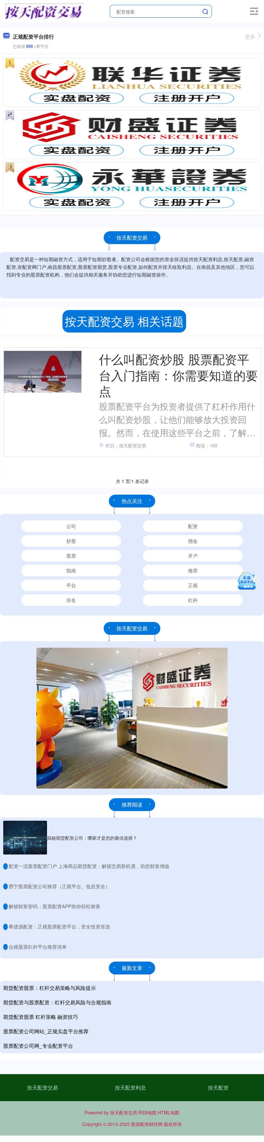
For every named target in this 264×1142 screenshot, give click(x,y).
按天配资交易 (42, 1087)
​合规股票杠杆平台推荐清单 (38, 946)
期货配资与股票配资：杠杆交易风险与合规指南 (57, 1002)
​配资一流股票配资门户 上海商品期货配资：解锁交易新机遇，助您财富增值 (89, 866)
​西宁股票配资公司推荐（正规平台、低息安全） (59, 886)
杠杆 (193, 600)
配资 (193, 526)
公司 (71, 526)
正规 (193, 585)
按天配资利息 (130, 1087)
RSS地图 (147, 1112)
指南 (71, 570)
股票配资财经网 (147, 1124)
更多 (250, 36)
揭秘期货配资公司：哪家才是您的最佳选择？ (92, 838)
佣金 (193, 540)
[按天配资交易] (44, 10)
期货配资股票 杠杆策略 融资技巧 (40, 1016)
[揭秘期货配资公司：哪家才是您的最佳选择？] (25, 837)
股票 (71, 555)
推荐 (193, 570)
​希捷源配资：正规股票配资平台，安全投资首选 (59, 926)
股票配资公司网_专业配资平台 (38, 1045)
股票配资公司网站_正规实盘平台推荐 (46, 1031)
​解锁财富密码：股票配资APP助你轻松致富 (54, 906)
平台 (71, 585)
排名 (71, 600)
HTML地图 (168, 1112)
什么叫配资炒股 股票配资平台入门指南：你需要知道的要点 (178, 374)
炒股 (71, 540)
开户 (193, 555)
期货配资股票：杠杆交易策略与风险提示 (49, 987)
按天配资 (218, 1087)
